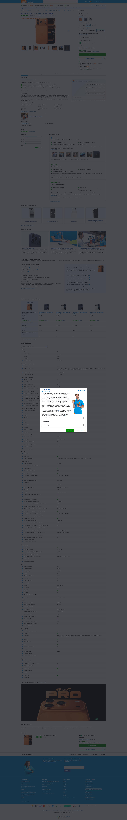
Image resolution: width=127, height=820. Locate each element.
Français (81, 390)
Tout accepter (70, 430)
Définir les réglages (80, 430)
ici (58, 410)
